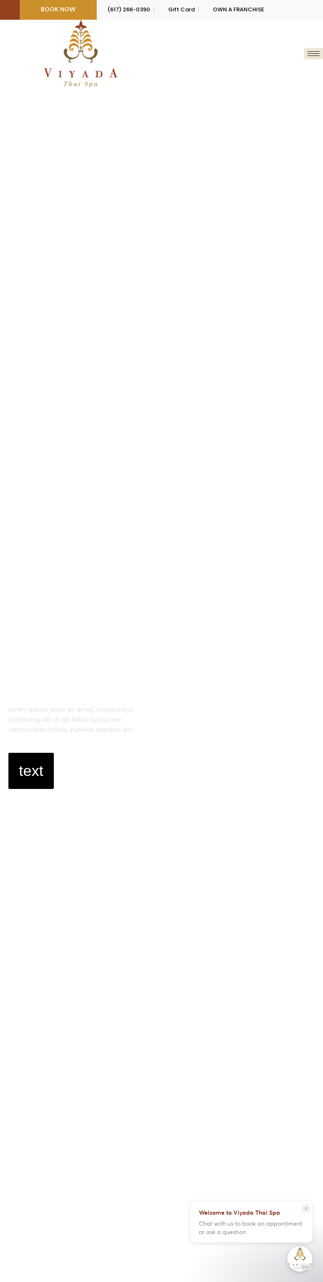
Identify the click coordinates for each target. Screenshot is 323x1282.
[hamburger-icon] (313, 53)
